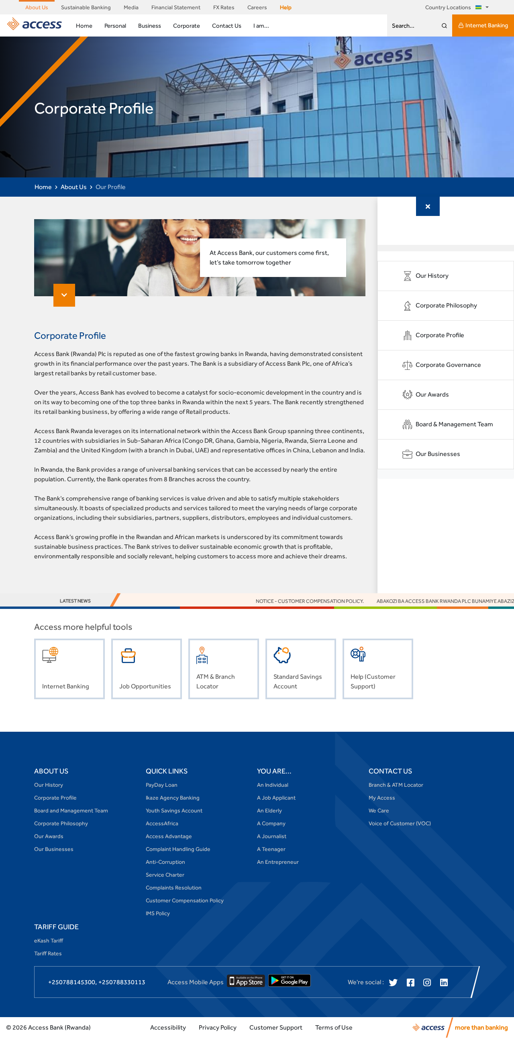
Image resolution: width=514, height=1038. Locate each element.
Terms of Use (334, 1027)
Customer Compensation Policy (185, 900)
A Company (271, 823)
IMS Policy (158, 913)
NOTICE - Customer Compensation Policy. (283, 601)
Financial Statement (175, 7)
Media (131, 7)
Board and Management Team (71, 810)
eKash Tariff (48, 940)
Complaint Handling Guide (178, 849)
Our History (48, 785)
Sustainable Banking (86, 7)
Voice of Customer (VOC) (400, 823)
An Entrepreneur (278, 862)
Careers (257, 7)
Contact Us (226, 25)
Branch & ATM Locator (396, 785)
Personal (115, 25)
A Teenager (271, 849)
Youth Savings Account (174, 810)
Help (286, 7)
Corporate (186, 25)
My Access (382, 797)
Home (84, 25)
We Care (379, 810)
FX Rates (224, 7)
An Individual (272, 785)
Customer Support (275, 1027)
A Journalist (271, 836)
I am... (261, 25)
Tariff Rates (48, 953)
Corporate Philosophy (61, 823)
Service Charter (165, 874)
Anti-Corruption (165, 862)
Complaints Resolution (174, 887)
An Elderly (269, 810)
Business (149, 25)
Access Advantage (169, 836)
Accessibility (168, 1027)
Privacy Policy (218, 1027)
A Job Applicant (276, 797)
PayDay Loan (161, 785)
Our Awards (48, 836)
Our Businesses (53, 849)
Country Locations (448, 7)
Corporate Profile (55, 797)
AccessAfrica (162, 823)
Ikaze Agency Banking (173, 797)
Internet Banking (486, 25)
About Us (36, 7)
